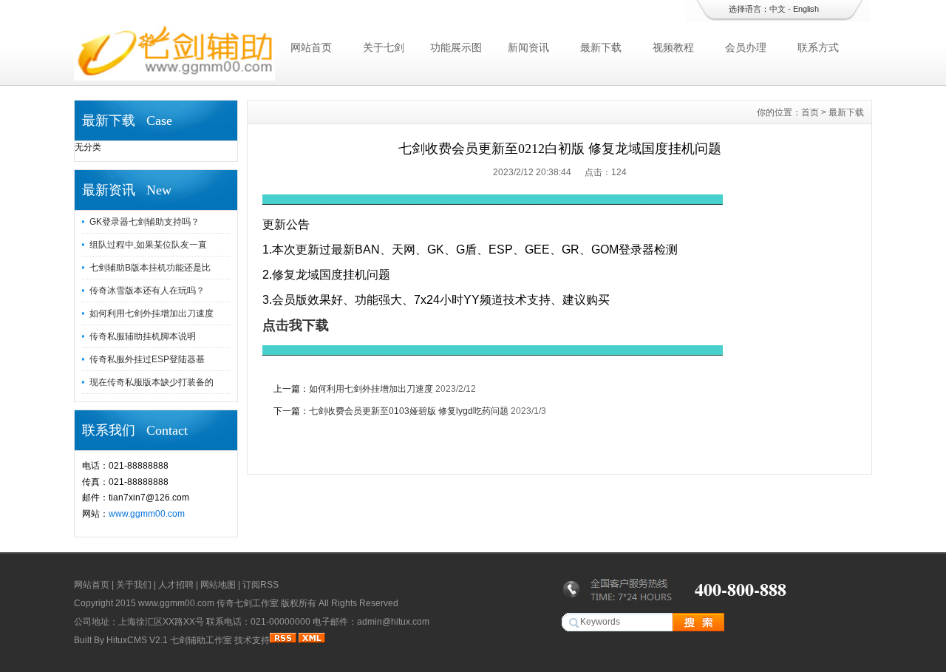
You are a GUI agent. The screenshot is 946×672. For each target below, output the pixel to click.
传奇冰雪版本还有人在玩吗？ (147, 290)
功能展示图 (456, 47)
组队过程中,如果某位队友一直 (148, 245)
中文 (777, 8)
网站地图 (218, 585)
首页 (810, 112)
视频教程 (673, 47)
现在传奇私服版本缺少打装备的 (151, 382)
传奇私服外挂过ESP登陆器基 (147, 359)
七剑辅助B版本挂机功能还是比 (150, 267)
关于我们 (134, 585)
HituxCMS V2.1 (137, 640)
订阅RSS (260, 585)
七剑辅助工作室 (201, 640)
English (806, 8)
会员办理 (745, 47)
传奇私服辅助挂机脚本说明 (142, 336)
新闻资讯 (528, 47)
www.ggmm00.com (147, 514)
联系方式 (818, 47)
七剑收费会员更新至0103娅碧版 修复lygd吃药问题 (408, 411)
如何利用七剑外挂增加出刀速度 (151, 313)
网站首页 (311, 47)
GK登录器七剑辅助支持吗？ (144, 222)
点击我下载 (295, 325)
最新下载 (601, 47)
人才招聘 (176, 585)
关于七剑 (383, 47)
